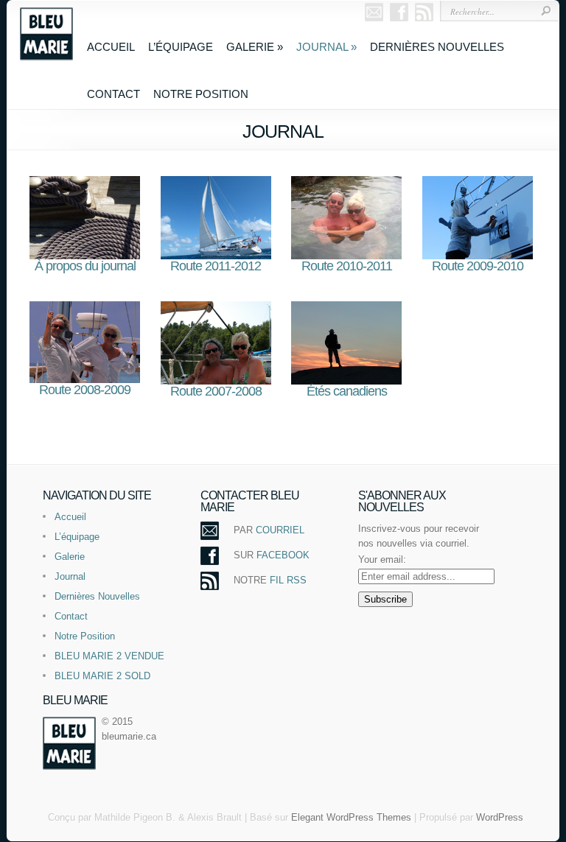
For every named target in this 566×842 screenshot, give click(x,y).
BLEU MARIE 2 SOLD (102, 675)
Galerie (254, 47)
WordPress (499, 817)
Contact (113, 94)
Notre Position (200, 94)
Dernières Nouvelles (437, 47)
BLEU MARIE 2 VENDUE (109, 656)
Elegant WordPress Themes (351, 817)
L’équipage (180, 47)
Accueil (111, 47)
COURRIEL (280, 530)
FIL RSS (288, 580)
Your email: (382, 559)
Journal (326, 47)
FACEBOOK (283, 555)
